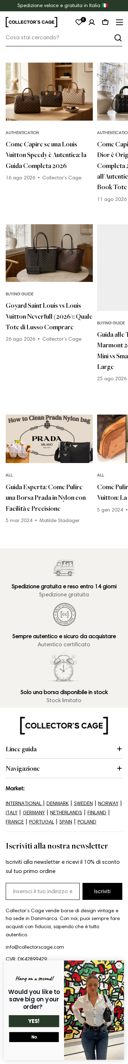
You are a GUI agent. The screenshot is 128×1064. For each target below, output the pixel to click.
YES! (34, 1021)
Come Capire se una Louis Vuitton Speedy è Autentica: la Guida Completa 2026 (46, 155)
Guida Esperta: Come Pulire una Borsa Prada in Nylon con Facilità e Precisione (46, 497)
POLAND (87, 822)
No (34, 1037)
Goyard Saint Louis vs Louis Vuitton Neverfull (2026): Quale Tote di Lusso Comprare (49, 316)
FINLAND (96, 813)
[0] (78, 22)
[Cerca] (118, 38)
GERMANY (34, 813)
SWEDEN (83, 803)
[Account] (91, 22)
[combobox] (64, 37)
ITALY (11, 813)
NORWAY (108, 803)
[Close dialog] (119, 965)
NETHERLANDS (66, 813)
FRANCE (15, 822)
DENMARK (58, 803)
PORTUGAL (41, 822)
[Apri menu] (118, 22)
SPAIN (65, 822)
